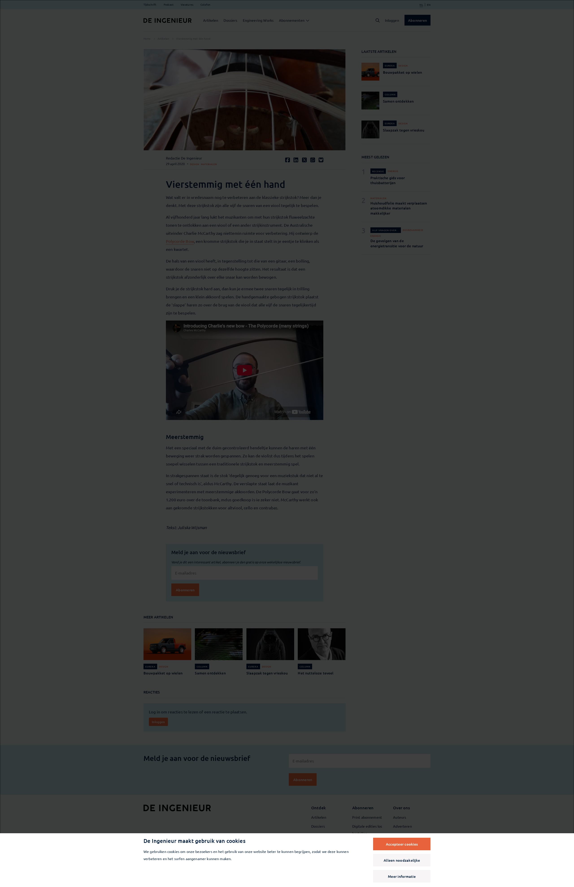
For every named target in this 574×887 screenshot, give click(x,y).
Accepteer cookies (402, 844)
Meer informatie (402, 876)
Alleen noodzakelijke (402, 860)
